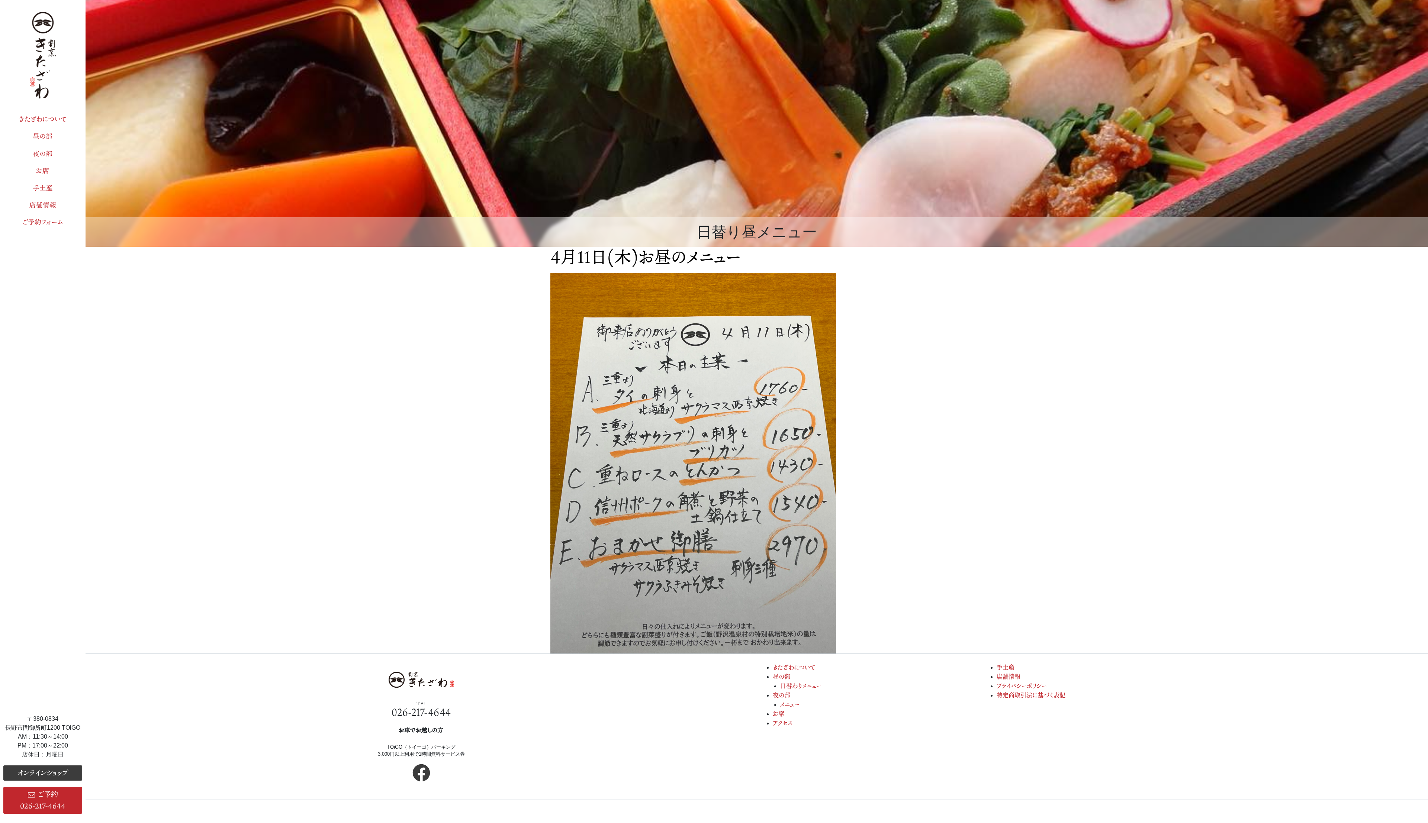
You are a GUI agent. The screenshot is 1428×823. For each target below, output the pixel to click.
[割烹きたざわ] (43, 55)
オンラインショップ (42, 772)
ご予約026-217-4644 (42, 800)
